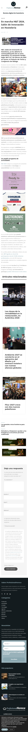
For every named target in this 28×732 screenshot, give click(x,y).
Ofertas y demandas (6, 611)
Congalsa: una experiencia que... (16, 684)
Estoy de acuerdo (10, 526)
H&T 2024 (3, 163)
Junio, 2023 (3, 32)
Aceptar (4, 729)
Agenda (3, 18)
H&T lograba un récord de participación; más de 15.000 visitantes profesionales (12, 256)
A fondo (3, 605)
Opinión (3, 612)
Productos (3, 601)
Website (6, 510)
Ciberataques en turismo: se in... (16, 695)
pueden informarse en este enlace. (17, 271)
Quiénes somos (8, 714)
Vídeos (3, 618)
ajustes (14, 726)
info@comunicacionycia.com (16, 552)
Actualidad (4, 603)
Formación (4, 616)
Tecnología (4, 607)
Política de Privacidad (13, 555)
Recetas (3, 614)
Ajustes (11, 729)
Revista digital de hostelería (13, 13)
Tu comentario (8, 479)
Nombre (6, 494)
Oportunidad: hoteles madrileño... (15, 674)
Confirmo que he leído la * (13, 653)
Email (5, 502)
